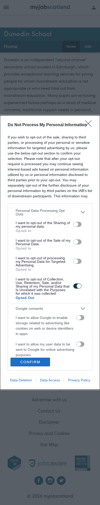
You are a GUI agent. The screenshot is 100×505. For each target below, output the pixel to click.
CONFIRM (30, 362)
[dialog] (50, 252)
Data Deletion (21, 380)
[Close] (90, 125)
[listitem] (50, 212)
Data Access (50, 380)
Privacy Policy (79, 380)
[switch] (77, 224)
